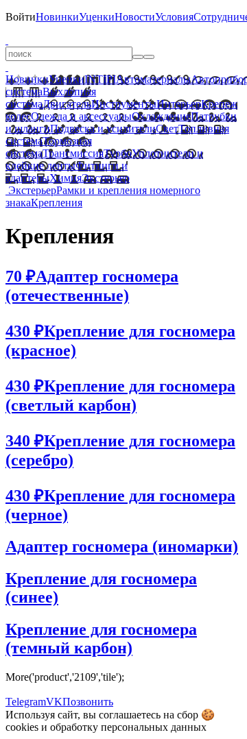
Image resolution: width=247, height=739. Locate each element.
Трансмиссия (73, 153)
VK (54, 701)
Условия (174, 17)
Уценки (97, 17)
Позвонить (87, 701)
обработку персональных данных (128, 727)
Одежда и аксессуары (81, 116)
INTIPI (100, 79)
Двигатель (67, 104)
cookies (21, 727)
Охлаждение (161, 116)
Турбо (118, 153)
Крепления (56, 202)
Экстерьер (106, 178)
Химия (65, 178)
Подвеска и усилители (103, 128)
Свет (167, 128)
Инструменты (123, 104)
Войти (20, 17)
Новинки (57, 17)
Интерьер (178, 104)
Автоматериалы (153, 79)
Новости (135, 17)
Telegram (25, 701)
